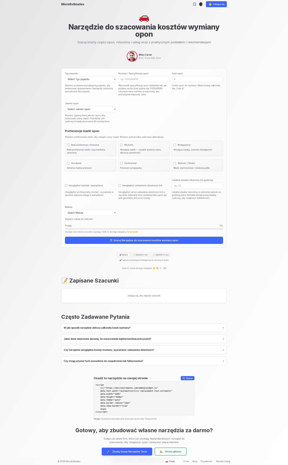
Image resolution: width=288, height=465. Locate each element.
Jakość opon (72, 103)
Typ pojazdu (71, 73)
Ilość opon (177, 73)
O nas (186, 461)
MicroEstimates (72, 4)
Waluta (68, 207)
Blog (195, 461)
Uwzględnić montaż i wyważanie (86, 185)
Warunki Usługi (223, 461)
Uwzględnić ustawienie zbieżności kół (142, 185)
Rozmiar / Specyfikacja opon (133, 73)
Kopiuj (189, 378)
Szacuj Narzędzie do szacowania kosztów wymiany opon (146, 240)
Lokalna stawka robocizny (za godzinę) (192, 180)
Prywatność (206, 461)
